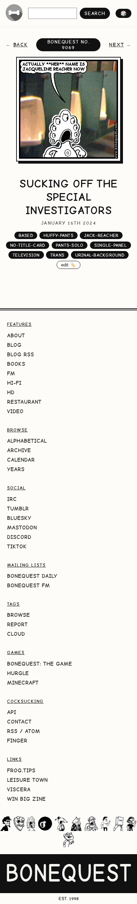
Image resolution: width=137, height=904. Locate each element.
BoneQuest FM (28, 585)
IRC (12, 499)
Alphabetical (27, 440)
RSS (12, 731)
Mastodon (22, 527)
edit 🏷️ (68, 265)
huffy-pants (58, 235)
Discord (19, 537)
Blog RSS (20, 354)
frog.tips (21, 770)
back (20, 44)
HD (10, 392)
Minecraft (23, 682)
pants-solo (70, 245)
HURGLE (18, 673)
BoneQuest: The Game (39, 663)
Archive (19, 450)
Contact (19, 721)
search (94, 13)
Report (17, 624)
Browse (18, 615)
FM (11, 373)
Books (16, 364)
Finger (17, 740)
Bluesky (19, 518)
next (116, 44)
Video (15, 411)
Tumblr (18, 508)
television (26, 255)
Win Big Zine (26, 799)
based (26, 235)
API (11, 712)
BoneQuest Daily (32, 576)
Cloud (16, 634)
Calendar (21, 459)
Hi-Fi (14, 383)
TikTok (17, 546)
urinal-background (99, 255)
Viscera (19, 789)
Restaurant (24, 401)
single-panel (110, 245)
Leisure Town (27, 780)
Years (16, 469)
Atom (32, 731)
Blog (14, 345)
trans (57, 255)
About (16, 335)
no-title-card (27, 245)
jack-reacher (101, 235)
